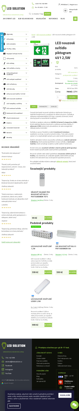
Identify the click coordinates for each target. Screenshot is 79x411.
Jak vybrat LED (9, 18)
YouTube (8, 373)
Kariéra (60, 361)
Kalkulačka (41, 18)
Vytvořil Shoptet (8, 383)
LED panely (10, 58)
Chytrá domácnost (13, 118)
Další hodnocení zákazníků (11, 242)
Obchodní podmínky (43, 363)
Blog (63, 18)
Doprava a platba (42, 361)
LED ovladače (11, 44)
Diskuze (54, 106)
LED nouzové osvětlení (14, 99)
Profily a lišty (11, 49)
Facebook (8, 365)
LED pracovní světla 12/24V (16, 94)
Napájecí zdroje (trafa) (14, 53)
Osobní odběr (41, 358)
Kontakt (39, 356)
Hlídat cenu (65, 101)
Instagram (9, 369)
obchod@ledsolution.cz (13, 361)
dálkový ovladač (62, 161)
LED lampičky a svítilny (14, 103)
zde (9, 401)
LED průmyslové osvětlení (12, 73)
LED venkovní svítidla (14, 108)
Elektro (9, 123)
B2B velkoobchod (25, 18)
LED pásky (10, 39)
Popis (34, 106)
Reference (53, 18)
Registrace (73, 4)
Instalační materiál (13, 128)
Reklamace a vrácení (43, 366)
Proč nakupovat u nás (64, 358)
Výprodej (10, 34)
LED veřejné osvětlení (14, 79)
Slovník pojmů (41, 374)
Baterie (9, 132)
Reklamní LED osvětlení (14, 113)
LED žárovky (11, 89)
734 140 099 (10, 357)
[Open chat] (74, 404)
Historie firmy (62, 356)
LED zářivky (10, 63)
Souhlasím (65, 395)
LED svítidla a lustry (13, 68)
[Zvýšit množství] (66, 96)
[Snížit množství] (66, 98)
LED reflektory (12, 84)
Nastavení (14, 406)
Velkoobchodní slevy (64, 366)
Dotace (60, 363)
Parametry (43, 106)
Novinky (9, 137)
